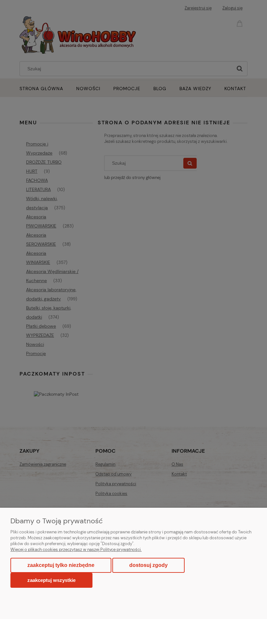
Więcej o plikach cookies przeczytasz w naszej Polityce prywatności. (76, 549)
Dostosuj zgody (148, 565)
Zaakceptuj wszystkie (51, 580)
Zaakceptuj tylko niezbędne (60, 565)
